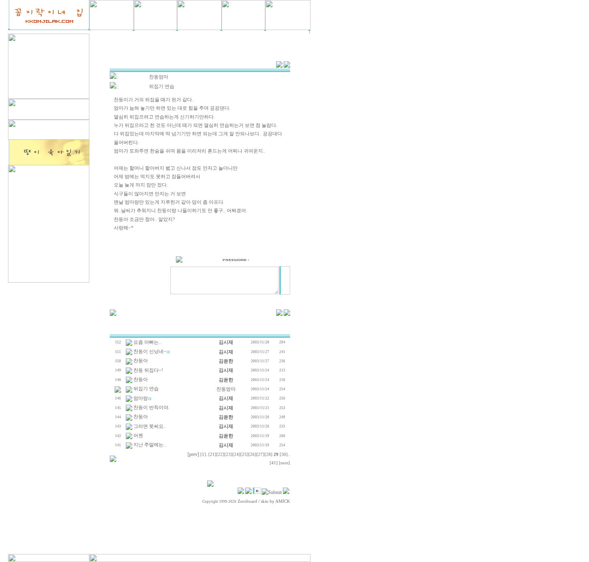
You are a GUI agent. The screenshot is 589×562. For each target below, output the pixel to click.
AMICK (282, 501)
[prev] (193, 454)
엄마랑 (140, 398)
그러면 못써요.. (149, 426)
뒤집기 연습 (146, 388)
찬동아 (140, 360)
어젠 (138, 435)
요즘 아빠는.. (147, 342)
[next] (284, 463)
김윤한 (226, 361)
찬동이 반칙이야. (151, 407)
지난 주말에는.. (149, 445)
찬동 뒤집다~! (148, 370)
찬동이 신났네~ (149, 351)
